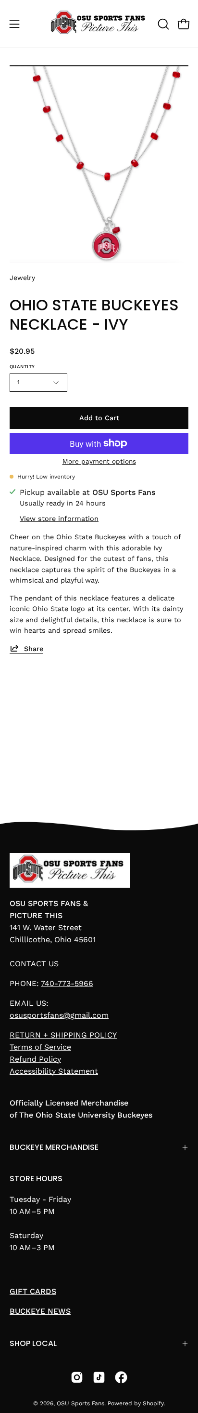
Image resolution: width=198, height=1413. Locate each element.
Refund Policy (35, 1059)
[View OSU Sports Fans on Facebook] (121, 1377)
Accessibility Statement (54, 1071)
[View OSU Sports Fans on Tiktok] (99, 1377)
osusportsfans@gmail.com (59, 1015)
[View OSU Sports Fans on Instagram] (77, 1377)
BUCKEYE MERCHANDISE (54, 1147)
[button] (162, 24)
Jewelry (22, 277)
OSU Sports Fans (80, 1403)
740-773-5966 (67, 983)
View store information (59, 518)
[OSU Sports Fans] (99, 23)
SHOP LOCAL (33, 1343)
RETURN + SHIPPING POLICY (63, 1035)
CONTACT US (34, 963)
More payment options (99, 461)
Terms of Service (40, 1047)
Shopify (153, 1403)
